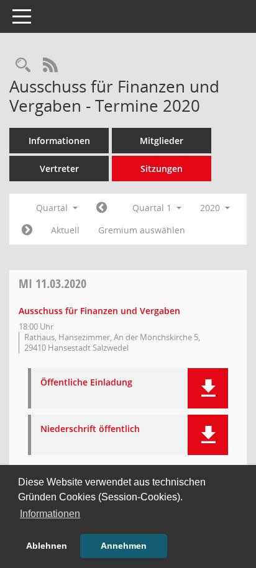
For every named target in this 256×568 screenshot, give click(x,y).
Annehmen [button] (124, 546)
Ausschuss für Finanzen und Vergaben (99, 311)
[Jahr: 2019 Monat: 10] (101, 208)
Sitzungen (161, 168)
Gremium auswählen (141, 230)
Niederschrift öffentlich (90, 429)
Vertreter (59, 168)
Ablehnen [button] (46, 546)
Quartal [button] (53, 208)
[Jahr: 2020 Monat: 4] (27, 230)
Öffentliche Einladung (86, 382)
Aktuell (65, 230)
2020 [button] (211, 208)
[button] (208, 388)
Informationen (59, 141)
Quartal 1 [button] (153, 208)
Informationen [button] (50, 513)
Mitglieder (161, 141)
